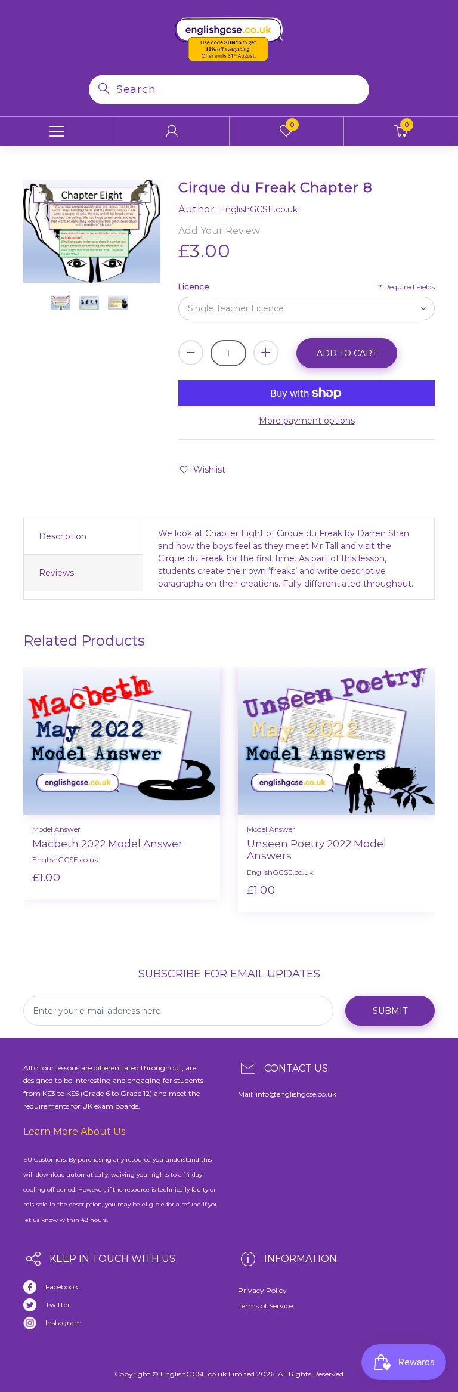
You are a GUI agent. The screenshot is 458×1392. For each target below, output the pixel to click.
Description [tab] (62, 536)
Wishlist (209, 469)
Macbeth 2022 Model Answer (107, 844)
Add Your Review (219, 230)
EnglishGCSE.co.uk (65, 859)
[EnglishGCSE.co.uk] (229, 36)
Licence (193, 286)
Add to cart (347, 353)
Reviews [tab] (56, 572)
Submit (390, 1010)
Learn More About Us (74, 1131)
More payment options (307, 420)
